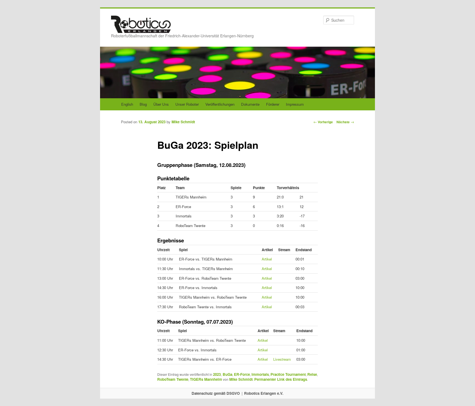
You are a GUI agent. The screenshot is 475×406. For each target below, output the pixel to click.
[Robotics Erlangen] (141, 27)
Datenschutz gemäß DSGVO (216, 393)
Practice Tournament (288, 374)
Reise (312, 374)
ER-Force (242, 374)
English (127, 104)
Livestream (282, 359)
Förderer (272, 104)
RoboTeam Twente (172, 379)
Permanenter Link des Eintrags (280, 379)
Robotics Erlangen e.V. (263, 393)
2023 (217, 374)
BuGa (227, 374)
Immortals (260, 374)
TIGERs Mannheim (206, 379)
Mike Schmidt (183, 121)
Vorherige (323, 121)
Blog (143, 104)
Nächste (345, 121)
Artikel (267, 259)
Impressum (295, 104)
